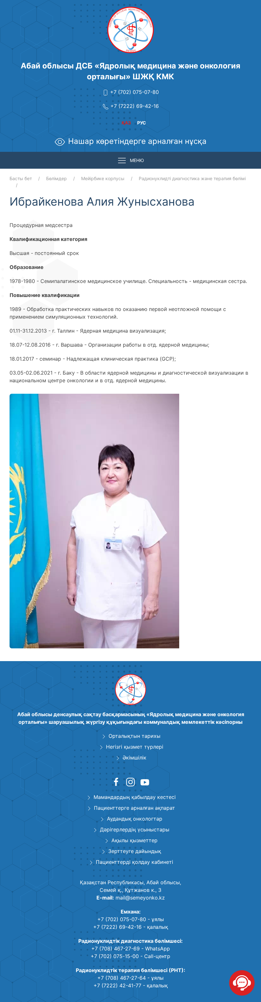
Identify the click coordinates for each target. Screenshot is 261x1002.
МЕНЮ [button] (137, 160)
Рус (141, 122)
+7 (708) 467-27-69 (115, 948)
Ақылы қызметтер (134, 840)
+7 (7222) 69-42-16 (134, 106)
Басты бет (21, 178)
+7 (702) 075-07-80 (134, 92)
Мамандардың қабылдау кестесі (135, 797)
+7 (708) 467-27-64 (121, 978)
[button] (173, 399)
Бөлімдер (56, 178)
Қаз (126, 122)
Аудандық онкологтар (134, 818)
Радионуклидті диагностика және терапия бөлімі (192, 178)
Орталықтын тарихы (134, 736)
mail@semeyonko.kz (140, 897)
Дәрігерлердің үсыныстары (134, 829)
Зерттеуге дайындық (134, 851)
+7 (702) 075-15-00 (115, 956)
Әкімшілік (134, 757)
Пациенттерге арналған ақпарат (134, 808)
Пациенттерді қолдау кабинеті (134, 862)
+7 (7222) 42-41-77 (117, 985)
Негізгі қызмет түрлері (134, 747)
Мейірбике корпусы (102, 178)
